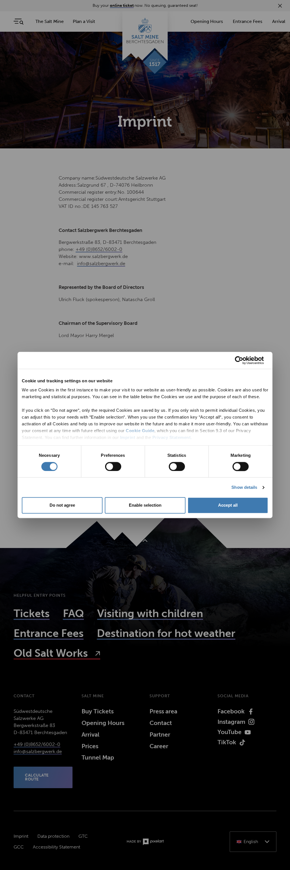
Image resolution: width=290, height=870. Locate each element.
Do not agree (62, 505)
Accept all (228, 505)
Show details (244, 487)
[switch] (113, 466)
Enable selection (145, 505)
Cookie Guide (140, 430)
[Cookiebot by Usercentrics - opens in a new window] (243, 360)
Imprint (127, 437)
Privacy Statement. (172, 437)
